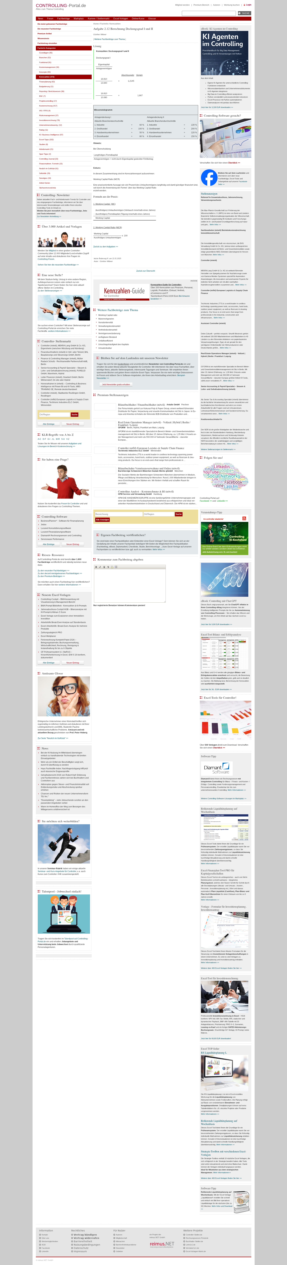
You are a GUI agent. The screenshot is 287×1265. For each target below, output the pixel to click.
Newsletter (120, 1248)
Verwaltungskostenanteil (109, 326)
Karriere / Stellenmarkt (98, 18)
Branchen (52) (45, 58)
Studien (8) (43, 144)
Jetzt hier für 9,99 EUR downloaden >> (216, 624)
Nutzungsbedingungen (87, 1244)
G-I (49, 439)
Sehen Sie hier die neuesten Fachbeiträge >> (58, 265)
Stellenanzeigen (209, 193)
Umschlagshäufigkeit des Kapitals (113, 344)
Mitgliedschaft (121, 1238)
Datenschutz (81, 1248)
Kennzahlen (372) (46, 77)
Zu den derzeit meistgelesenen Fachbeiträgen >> (60, 573)
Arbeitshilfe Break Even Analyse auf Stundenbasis (63, 622)
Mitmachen (120, 1241)
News (40, 18)
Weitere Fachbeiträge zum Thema (109, 39)
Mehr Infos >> (159, 549)
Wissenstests (43, 38)
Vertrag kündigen (85, 1234)
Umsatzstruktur (105, 348)
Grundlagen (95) (45, 53)
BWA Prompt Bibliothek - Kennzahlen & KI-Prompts (64, 606)
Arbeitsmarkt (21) (46, 149)
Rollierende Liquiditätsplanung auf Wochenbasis (219, 1122)
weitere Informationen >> (59, 331)
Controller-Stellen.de (194, 1235)
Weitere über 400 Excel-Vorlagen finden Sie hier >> (221, 968)
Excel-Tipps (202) (46, 140)
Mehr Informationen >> (237, 790)
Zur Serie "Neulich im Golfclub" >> (53, 738)
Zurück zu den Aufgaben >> (105, 246)
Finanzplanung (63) (47, 82)
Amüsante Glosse (52, 673)
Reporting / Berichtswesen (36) (51, 91)
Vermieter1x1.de (192, 1248)
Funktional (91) (45, 62)
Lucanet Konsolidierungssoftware (56, 528)
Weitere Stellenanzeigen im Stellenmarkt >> (218, 449)
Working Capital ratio (107, 315)
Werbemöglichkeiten (50, 1241)
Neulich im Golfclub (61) (48, 168)
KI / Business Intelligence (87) (51, 135)
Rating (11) (43, 130)
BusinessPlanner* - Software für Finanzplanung (62, 521)
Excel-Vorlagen (120, 18)
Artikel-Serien (44, 183)
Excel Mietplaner (48, 636)
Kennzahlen (115, 24)
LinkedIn (45, 1251)
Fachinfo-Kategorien (47, 48)
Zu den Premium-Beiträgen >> (51, 576)
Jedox (43, 524)
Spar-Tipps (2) (45, 154)
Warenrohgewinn (106, 319)
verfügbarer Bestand (107, 337)
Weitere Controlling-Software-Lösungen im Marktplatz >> (223, 798)
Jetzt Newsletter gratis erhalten (116, 384)
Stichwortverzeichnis (47, 188)
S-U (63, 439)
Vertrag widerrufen (86, 1238)
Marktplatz (79, 18)
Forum (50, 18)
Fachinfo (104, 24)
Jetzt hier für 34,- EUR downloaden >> (216, 689)
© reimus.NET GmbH (44, 1260)
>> (160, 299)
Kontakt (45, 1235)
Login (248, 5)
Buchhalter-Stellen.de (194, 1241)
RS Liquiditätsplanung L (214, 1052)
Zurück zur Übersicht (145, 271)
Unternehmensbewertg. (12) (50, 125)
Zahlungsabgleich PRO (51, 632)
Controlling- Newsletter (55, 195)
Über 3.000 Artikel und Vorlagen (62, 226)
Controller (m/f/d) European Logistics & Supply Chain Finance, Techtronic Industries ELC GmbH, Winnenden (65, 402)
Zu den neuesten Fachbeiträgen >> (53, 570)
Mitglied (52, 250)
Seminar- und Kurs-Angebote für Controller (57, 871)
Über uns (45, 1238)
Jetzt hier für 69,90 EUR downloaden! (216, 1038)
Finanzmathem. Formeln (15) (51, 164)
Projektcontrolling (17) (48, 101)
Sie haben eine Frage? (55, 459)
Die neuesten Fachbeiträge (49, 29)
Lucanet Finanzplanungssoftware (56, 532)
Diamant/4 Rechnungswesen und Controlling (61, 535)
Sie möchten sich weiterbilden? (60, 821)
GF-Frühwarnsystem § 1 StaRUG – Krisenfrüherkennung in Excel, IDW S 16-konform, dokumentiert (63, 655)
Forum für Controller (70, 503)
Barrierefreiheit (83, 1241)
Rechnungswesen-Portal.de (197, 1238)
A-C (39, 439)
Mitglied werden (182, 5)
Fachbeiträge (63, 18)
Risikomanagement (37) (48, 115)
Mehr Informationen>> (222, 1173)
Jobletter (119, 1251)
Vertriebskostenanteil (107, 330)
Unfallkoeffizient (105, 341)
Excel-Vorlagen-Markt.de (196, 1251)
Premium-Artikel (45, 34)
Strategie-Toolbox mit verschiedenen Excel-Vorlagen (223, 1153)
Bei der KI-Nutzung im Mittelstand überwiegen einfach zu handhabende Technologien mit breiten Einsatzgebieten (63, 756)
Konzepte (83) (45, 72)
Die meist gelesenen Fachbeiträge (52, 24)
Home (96, 24)
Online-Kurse (138, 18)
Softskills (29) (44, 173)
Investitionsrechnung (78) (49, 120)
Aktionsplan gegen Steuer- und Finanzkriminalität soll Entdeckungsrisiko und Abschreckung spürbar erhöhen (65, 787)
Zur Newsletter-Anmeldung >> (49, 216)
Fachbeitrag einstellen (47, 43)
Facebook (46, 1248)
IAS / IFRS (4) (44, 111)
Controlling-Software (54, 516)
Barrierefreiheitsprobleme (126, 1245)
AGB (44, 1245)
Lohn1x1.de (190, 1245)
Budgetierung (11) (46, 86)
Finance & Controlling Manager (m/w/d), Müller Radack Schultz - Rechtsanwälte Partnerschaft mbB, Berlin (64, 361)
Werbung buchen (232, 5)
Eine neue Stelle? (52, 275)
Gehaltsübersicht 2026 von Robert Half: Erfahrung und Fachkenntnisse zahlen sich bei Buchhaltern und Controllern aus (65, 778)
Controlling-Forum (46, 259)
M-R (58, 439)
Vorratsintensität (105, 322)
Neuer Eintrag (72, 424)
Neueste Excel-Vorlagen (56, 595)
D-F (44, 439)
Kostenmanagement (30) (49, 67)
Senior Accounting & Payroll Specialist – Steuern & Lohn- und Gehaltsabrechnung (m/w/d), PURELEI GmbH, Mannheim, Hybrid (63, 371)
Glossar (152, 18)
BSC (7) (42, 96)
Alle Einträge (48, 424)
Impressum (80, 1251)
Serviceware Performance (52, 539)
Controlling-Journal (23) (48, 159)
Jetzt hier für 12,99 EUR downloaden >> (217, 107)
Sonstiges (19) (45, 178)
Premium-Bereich (201, 5)
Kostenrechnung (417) (48, 106)
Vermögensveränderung (109, 333)
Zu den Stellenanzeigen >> (50, 291)
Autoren (216, 5)
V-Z (68, 439)
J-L (53, 439)
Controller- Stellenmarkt (56, 341)
